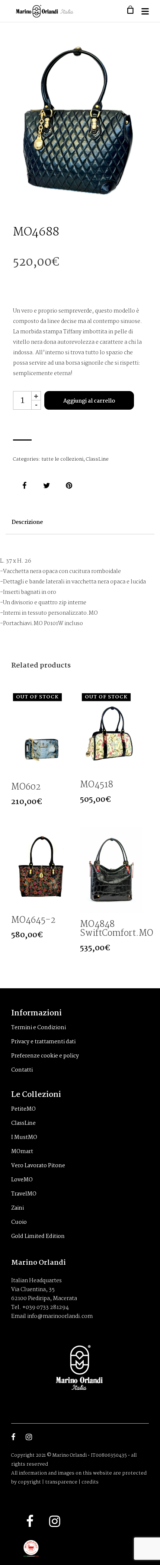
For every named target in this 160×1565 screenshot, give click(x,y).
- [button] (36, 404)
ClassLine (97, 459)
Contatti (22, 1070)
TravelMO (23, 1194)
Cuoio (19, 1222)
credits (90, 1482)
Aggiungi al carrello (89, 401)
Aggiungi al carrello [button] (66, 902)
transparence (61, 1482)
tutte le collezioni (62, 459)
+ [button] (36, 395)
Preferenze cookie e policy (45, 1056)
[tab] (27, 526)
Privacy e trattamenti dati (43, 1041)
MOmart (22, 1151)
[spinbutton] (22, 400)
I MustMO (24, 1137)
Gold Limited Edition (38, 1236)
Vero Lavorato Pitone (38, 1165)
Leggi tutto (66, 769)
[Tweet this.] (46, 485)
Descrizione (27, 522)
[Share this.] (24, 485)
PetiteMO (23, 1109)
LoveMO (22, 1179)
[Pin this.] (69, 485)
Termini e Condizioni (38, 1027)
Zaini (17, 1208)
